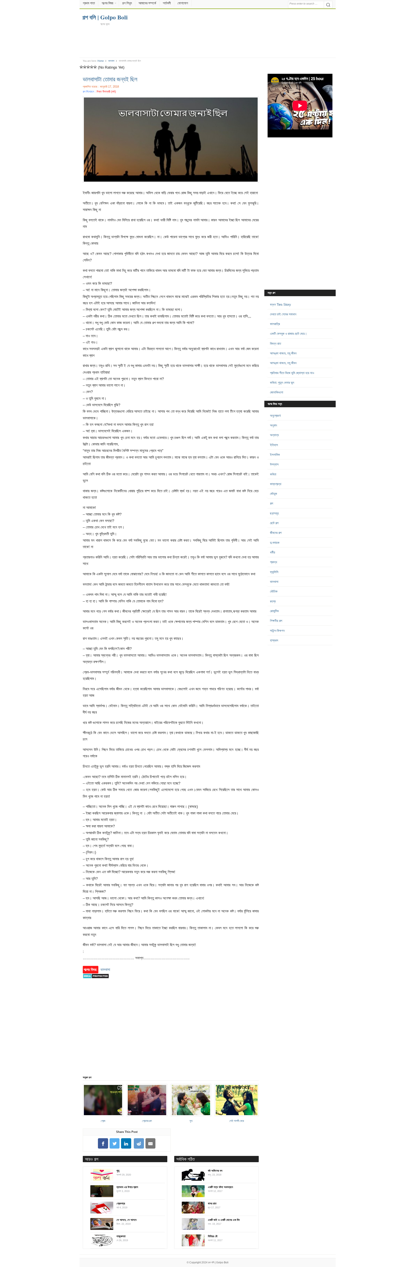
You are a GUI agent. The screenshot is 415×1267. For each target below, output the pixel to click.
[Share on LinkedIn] (126, 1143)
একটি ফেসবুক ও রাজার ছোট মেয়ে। (288, 333)
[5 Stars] (95, 67)
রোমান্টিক (274, 611)
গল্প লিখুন (127, 3)
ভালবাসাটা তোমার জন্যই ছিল (110, 79)
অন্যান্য (274, 435)
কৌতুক (273, 493)
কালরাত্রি (275, 324)
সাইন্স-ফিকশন (277, 630)
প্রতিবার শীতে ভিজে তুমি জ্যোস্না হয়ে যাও (292, 373)
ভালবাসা (111, 61)
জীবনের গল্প (275, 532)
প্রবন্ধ (273, 562)
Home (100, 61)
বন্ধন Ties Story (280, 304)
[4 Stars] (91, 67)
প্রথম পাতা (89, 3)
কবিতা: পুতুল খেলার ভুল (282, 382)
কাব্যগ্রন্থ (275, 484)
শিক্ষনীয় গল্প (276, 620)
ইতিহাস (274, 445)
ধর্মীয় (272, 552)
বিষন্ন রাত (275, 343)
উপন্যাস (274, 464)
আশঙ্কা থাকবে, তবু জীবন (283, 353)
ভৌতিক (274, 591)
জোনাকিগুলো (276, 392)
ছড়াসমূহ (274, 513)
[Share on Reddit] (139, 1143)
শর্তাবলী (167, 3)
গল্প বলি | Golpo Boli (218, 1262)
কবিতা (273, 474)
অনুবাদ (273, 425)
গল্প (271, 503)
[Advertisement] (207, 41)
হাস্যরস (274, 640)
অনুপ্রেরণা (275, 415)
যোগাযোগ (182, 3)
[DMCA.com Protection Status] (96, 980)
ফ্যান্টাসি (274, 572)
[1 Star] (81, 67)
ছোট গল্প (274, 523)
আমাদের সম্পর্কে (147, 3)
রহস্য (273, 601)
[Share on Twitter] (114, 1143)
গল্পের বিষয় (107, 3)
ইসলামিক (275, 454)
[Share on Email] (150, 1143)
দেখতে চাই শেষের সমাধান (283, 314)
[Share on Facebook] (103, 1143)
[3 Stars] (88, 67)
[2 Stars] (84, 67)
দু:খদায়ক (274, 542)
